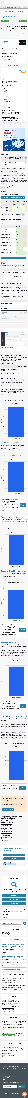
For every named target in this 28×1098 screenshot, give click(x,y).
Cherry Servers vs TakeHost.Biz (10, 1052)
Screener (14, 895)
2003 (3, 79)
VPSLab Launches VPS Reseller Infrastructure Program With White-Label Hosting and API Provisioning (13, 944)
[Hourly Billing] (9, 242)
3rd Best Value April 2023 (8, 117)
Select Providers (7, 862)
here (21, 989)
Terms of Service (7, 1077)
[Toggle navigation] (25, 3)
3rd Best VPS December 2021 (9, 120)
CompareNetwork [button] (22, 705)
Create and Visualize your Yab (10, 916)
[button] (8, 809)
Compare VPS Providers (11, 7)
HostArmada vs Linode (7, 838)
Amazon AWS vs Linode (7, 831)
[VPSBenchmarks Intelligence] (24, 1094)
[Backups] (6, 229)
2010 (3, 50)
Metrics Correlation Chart (8, 1011)
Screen (14, 858)
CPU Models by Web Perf (8, 1004)
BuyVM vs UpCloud (6, 825)
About (4, 1079)
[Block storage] (9, 231)
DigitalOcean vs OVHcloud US (9, 1050)
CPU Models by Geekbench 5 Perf (10, 1001)
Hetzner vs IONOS (6, 1053)
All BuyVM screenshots (7, 329)
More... (3, 1056)
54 (22, 303)
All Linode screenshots (7, 347)
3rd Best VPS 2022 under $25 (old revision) (13, 113)
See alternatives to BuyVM (14, 65)
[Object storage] (9, 234)
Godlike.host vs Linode (7, 822)
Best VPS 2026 (14, 899)
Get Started (5, 914)
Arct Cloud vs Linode (6, 833)
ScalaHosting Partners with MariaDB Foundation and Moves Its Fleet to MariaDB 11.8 (13, 971)
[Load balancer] (9, 237)
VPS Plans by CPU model (8, 1008)
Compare (14, 855)
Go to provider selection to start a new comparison (14, 26)
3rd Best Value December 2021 (10, 118)
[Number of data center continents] (7, 253)
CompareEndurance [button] (22, 787)
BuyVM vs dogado (5, 835)
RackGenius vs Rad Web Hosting (10, 1047)
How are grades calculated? (10, 194)
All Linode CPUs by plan (18, 272)
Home (2, 7)
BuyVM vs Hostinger (6, 840)
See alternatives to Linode (14, 124)
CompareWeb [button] (22, 505)
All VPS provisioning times (8, 363)
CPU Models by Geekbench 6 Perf (10, 1003)
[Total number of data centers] (6, 249)
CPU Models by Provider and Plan (10, 1006)
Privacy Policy (6, 1076)
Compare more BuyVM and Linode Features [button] (13, 258)
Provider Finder (14, 903)
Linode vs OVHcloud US (7, 820)
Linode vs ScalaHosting (7, 828)
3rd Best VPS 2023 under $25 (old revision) (13, 112)
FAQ (4, 1074)
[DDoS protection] (10, 239)
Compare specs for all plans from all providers (13, 168)
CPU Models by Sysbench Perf (9, 1000)
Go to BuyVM (5, 20)
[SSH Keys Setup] (10, 245)
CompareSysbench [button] (22, 630)
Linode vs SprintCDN (6, 824)
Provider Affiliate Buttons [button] (8, 1035)
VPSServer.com (7, 1095)
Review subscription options (10, 1089)
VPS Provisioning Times (8, 1009)
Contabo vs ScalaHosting (8, 1055)
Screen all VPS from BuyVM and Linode (13, 197)
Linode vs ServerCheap (7, 837)
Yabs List (5, 917)
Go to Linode (23, 20)
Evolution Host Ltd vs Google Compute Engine (13, 1049)
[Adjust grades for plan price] (19, 214)
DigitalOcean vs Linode (7, 829)
